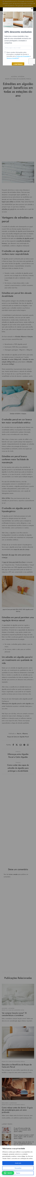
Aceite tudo (18, 1163)
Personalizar (18, 1168)
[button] (8, 1173)
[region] (18, 1161)
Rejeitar (18, 1173)
